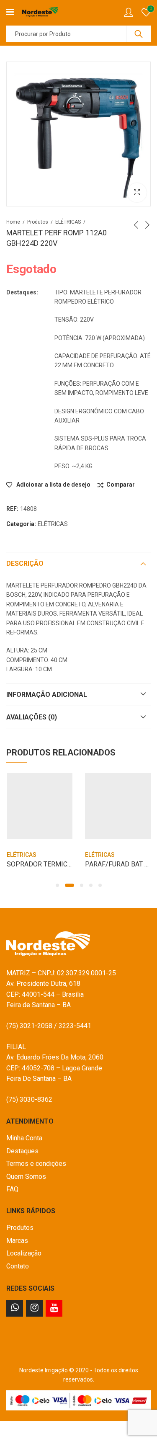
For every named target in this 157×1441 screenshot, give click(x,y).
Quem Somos (26, 1177)
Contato (17, 1266)
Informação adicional (46, 695)
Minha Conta (24, 1138)
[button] (57, 885)
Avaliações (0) (31, 717)
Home (13, 222)
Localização (23, 1253)
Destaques (22, 1151)
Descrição (25, 563)
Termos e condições (36, 1164)
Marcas (17, 1241)
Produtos (37, 222)
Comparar (120, 484)
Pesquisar (138, 34)
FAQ (12, 1189)
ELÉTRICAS (68, 222)
